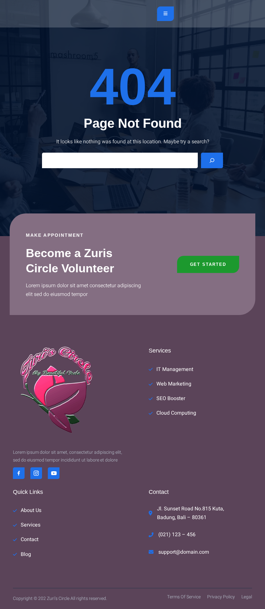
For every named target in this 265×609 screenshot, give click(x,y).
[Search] (212, 160)
